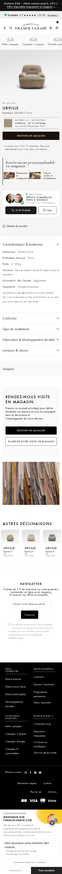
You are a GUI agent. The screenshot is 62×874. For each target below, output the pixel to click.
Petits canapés (10, 44)
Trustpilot (8, 369)
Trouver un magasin (31, 135)
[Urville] (10, 536)
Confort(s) (10, 318)
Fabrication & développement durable (29, 339)
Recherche (11, 28)
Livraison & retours (15, 350)
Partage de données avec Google (21, 851)
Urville (9, 551)
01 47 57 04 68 (23, 210)
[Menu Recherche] (8, 26)
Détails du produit (16, 226)
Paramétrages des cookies (17, 854)
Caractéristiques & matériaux (23, 244)
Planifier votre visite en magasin (31, 441)
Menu (5, 28)
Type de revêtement (16, 329)
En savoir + (53, 15)
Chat (49, 210)
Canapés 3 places (33, 44)
